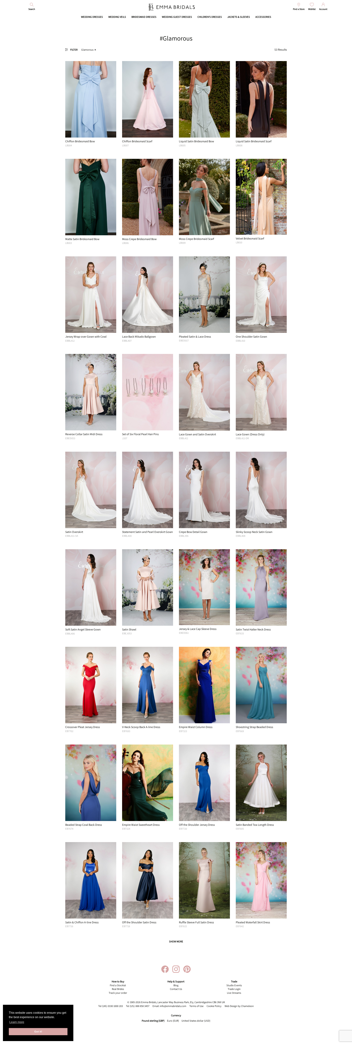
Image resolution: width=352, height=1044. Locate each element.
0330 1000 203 (115, 1006)
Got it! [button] (38, 1031)
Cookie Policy (214, 1006)
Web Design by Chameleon (239, 1006)
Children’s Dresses (209, 17)
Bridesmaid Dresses (143, 17)
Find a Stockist (118, 985)
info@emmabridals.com (173, 1006)
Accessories (263, 17)
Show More (176, 941)
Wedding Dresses (92, 17)
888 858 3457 (142, 1006)
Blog (175, 985)
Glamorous (87, 49)
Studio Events (234, 985)
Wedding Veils (117, 17)
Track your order (118, 992)
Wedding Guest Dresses (177, 17)
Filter (74, 49)
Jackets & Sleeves (238, 17)
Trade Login (234, 989)
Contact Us (176, 989)
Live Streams (234, 992)
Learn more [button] (16, 1022)
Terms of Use (196, 1006)
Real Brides (118, 989)
